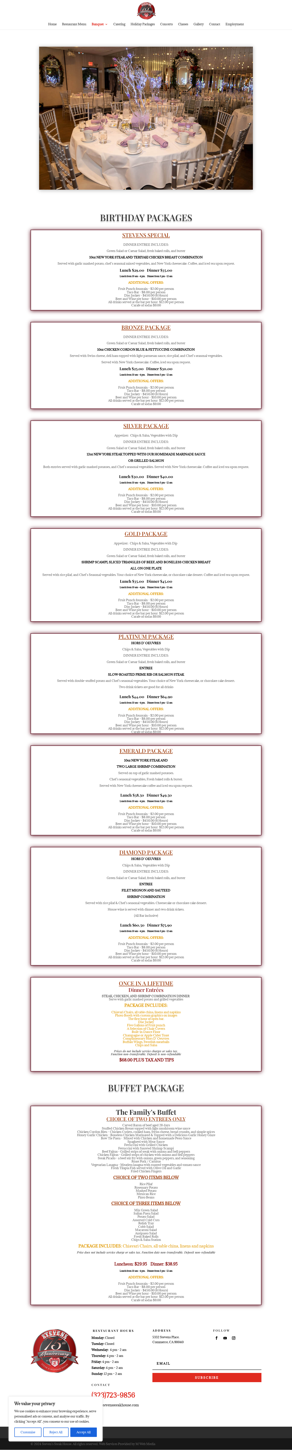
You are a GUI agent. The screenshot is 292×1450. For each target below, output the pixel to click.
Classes (183, 24)
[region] (56, 1418)
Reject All (55, 1432)
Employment (235, 24)
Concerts (166, 24)
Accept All (84, 1432)
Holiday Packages (143, 24)
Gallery (198, 24)
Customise (28, 1432)
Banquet (98, 24)
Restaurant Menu (74, 24)
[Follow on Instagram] (233, 1338)
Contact (214, 24)
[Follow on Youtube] (225, 1338)
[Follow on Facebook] (216, 1338)
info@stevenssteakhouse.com (115, 1405)
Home (52, 24)
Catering (119, 24)
